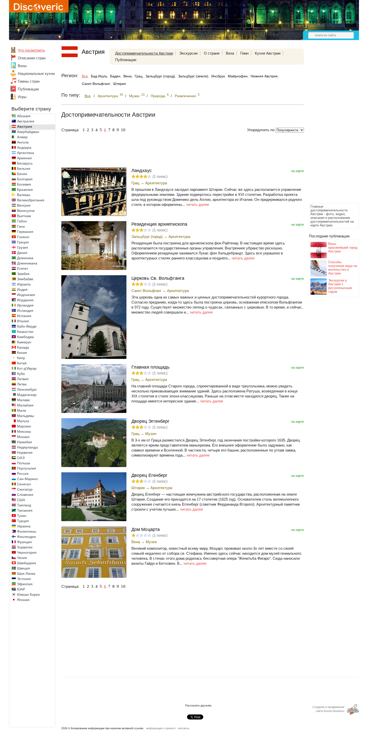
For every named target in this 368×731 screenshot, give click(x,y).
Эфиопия (25, 584)
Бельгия (23, 169)
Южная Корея (28, 595)
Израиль (24, 284)
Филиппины (26, 531)
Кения (22, 353)
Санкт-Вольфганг (96, 84)
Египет (22, 268)
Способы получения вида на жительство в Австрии (342, 267)
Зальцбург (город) (160, 76)
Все (85, 76)
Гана (21, 226)
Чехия (22, 558)
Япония (23, 600)
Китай (22, 363)
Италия (23, 321)
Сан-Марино (27, 479)
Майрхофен (238, 76)
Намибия (24, 442)
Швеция (23, 568)
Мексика (24, 431)
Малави (23, 400)
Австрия (24, 126)
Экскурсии (188, 53)
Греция (23, 242)
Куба (21, 374)
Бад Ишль (99, 76)
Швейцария (26, 563)
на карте (297, 171)
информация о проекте (160, 728)
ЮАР (21, 589)
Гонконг (23, 237)
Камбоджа (25, 337)
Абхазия (24, 116)
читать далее (197, 204)
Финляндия (26, 537)
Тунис (22, 516)
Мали (21, 410)
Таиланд (24, 505)
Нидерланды (27, 447)
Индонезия (26, 295)
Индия (22, 289)
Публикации (28, 89)
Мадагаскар (27, 395)
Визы (22, 66)
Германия (25, 232)
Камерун (24, 342)
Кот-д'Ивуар (27, 368)
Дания (22, 253)
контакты (183, 728)
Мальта (23, 421)
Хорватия (25, 547)
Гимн (244, 53)
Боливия (24, 184)
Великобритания (30, 200)
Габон (22, 221)
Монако (23, 437)
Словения (25, 495)
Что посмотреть (31, 50)
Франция (24, 542)
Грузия (22, 247)
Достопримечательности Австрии (144, 53)
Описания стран (32, 58)
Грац (138, 76)
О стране (212, 53)
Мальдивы (25, 416)
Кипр (21, 358)
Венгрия (24, 205)
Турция (23, 521)
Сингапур (25, 489)
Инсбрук (218, 76)
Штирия (119, 84)
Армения (24, 158)
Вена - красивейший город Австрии (342, 247)
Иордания (25, 300)
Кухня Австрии (267, 53)
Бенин (22, 174)
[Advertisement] (329, 127)
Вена (127, 76)
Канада (23, 347)
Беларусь (25, 163)
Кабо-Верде (27, 326)
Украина (24, 526)
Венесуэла (26, 211)
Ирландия (25, 305)
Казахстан (25, 332)
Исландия (25, 311)
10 (123, 129)
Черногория (27, 552)
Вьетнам (24, 216)
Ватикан (23, 195)
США (21, 500)
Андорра (24, 147)
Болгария (25, 179)
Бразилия (25, 190)
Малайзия (25, 405)
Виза (230, 53)
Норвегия (25, 453)
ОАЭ (21, 458)
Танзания (25, 510)
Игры (22, 97)
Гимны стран (29, 81)
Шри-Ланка (26, 573)
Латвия (23, 379)
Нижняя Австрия (264, 76)
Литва (22, 384)
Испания (24, 316)
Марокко (24, 426)
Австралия (25, 121)
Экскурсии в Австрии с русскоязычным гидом (340, 286)
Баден (115, 76)
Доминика (25, 258)
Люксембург (27, 389)
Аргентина (25, 153)
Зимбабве (25, 279)
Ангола (23, 142)
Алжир (22, 137)
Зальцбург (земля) (193, 76)
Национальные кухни (36, 73)
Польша (23, 463)
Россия (23, 474)
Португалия (26, 468)
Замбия (23, 274)
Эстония (24, 579)
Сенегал (24, 484)
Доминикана (27, 263)
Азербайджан (28, 132)
